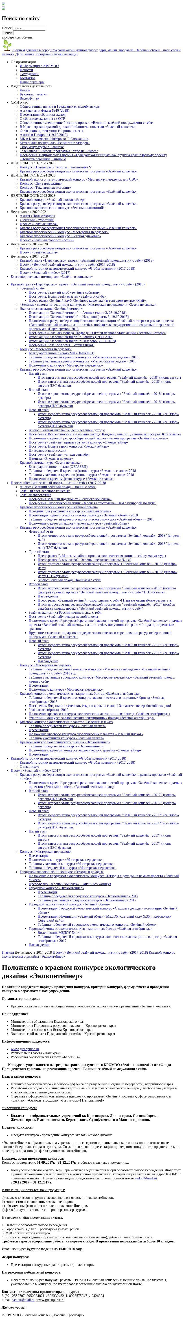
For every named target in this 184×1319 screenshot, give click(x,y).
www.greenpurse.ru (25, 1049)
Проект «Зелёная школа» (39, 224)
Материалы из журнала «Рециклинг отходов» (55, 143)
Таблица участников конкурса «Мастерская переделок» (71, 864)
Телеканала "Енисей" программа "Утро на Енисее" (59, 151)
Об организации (23, 62)
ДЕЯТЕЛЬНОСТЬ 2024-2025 (33, 175)
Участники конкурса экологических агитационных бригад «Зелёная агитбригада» (92, 718)
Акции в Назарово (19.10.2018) (44, 135)
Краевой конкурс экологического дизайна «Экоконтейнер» (65, 742)
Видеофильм (29, 98)
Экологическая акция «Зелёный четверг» (51, 308)
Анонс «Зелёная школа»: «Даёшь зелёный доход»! (67, 430)
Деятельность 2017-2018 (29, 256)
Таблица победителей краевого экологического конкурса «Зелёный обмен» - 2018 (91, 519)
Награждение (48, 596)
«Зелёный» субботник (37, 220)
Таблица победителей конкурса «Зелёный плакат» (67, 726)
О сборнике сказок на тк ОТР (42, 118)
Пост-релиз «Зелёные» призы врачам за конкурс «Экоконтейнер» (79, 442)
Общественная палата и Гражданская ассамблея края (60, 106)
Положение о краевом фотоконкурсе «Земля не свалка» (71, 479)
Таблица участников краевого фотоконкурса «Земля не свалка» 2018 (81, 475)
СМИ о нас (19, 102)
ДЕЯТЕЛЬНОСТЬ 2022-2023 (33, 195)
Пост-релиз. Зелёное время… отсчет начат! (61, 345)
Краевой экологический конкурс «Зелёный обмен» (59, 507)
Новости (26, 70)
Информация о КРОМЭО (39, 66)
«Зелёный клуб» (32, 288)
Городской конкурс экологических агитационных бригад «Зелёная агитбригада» (90, 928)
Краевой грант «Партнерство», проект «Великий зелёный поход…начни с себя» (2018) (86, 260)
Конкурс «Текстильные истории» (45, 187)
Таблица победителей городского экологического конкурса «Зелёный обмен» (97, 924)
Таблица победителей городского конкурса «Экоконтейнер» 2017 (88, 896)
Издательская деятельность (31, 86)
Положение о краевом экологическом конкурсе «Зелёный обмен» (79, 523)
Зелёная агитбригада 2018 (48, 710)
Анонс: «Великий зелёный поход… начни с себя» (58, 487)
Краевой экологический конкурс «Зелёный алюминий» (62, 208)
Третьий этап (39, 552)
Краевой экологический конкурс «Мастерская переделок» (64, 232)
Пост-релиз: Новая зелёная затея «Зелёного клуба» (67, 296)
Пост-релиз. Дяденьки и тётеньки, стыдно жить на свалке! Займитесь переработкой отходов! (100, 706)
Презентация (38, 685)
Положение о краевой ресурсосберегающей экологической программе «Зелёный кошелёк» (98, 438)
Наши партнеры (32, 82)
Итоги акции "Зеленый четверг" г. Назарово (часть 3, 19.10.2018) (79, 317)
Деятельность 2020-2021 (29, 212)
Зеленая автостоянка (35, 495)
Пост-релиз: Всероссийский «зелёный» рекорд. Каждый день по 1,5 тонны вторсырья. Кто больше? (105, 434)
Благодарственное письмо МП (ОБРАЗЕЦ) (61, 353)
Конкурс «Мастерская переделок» (46, 349)
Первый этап (39, 410)
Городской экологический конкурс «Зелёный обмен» (69, 904)
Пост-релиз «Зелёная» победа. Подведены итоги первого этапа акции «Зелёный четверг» (97, 333)
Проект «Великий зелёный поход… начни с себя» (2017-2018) (67, 264)
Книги (25, 90)
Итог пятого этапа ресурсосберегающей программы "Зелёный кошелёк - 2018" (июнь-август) (109, 377)
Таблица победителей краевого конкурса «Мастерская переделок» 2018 (83, 357)
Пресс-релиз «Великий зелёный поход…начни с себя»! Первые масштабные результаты (105, 600)
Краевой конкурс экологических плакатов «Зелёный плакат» (66, 722)
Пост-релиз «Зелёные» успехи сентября (59, 454)
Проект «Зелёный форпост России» (47, 240)
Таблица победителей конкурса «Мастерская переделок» (72, 868)
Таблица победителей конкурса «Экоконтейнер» (66, 746)
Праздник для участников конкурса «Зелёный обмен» (70, 511)
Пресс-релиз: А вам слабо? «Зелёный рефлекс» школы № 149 (84, 560)
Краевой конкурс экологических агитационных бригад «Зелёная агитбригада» (80, 693)
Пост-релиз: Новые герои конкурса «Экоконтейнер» (69, 446)
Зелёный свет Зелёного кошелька (45, 491)
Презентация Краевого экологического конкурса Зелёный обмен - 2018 (83, 515)
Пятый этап (38, 373)
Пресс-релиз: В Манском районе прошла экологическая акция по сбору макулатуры (102, 556)
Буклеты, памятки (33, 94)
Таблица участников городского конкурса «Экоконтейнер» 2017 (87, 900)
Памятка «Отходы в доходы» (51, 458)
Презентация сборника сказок (43, 114)
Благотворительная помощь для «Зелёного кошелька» (52, 276)
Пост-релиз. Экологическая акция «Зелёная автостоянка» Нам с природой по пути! (92, 503)
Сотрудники (29, 74)
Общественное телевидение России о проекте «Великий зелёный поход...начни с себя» (87, 122)
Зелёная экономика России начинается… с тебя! (65, 612)
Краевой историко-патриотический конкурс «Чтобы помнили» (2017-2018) (77, 268)
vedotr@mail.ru (146, 1178)
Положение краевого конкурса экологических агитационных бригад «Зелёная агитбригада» (99, 714)
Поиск (7, 28)
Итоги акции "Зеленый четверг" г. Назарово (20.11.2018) (72, 341)
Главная (8, 952)
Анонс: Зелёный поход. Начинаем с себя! (69, 580)
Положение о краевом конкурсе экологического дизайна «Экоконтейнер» (85, 750)
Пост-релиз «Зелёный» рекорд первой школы (63, 616)
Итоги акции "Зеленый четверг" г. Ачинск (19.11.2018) (71, 337)
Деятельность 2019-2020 (29, 244)
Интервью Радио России (47, 450)
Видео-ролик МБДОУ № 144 (59, 932)
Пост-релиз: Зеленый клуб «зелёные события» (64, 292)
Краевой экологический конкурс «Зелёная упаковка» (60, 236)
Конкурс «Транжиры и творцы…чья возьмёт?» (56, 167)
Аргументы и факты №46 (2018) (44, 110)
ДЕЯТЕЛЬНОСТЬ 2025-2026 (33, 163)
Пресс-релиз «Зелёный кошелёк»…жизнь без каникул (70, 884)
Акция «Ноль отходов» (37, 216)
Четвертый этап (41, 531)
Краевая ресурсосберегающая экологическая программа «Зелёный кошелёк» (78, 171)
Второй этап (38, 389)
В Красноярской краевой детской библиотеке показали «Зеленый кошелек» (78, 127)
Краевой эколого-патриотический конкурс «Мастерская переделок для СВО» (79, 179)
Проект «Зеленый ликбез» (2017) (45, 272)
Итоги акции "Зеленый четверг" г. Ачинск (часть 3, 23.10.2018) (77, 312)
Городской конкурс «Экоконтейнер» (56, 888)
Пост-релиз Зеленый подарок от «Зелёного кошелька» (70, 499)
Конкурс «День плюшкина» (41, 183)
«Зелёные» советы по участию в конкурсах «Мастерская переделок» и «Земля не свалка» (88, 304)
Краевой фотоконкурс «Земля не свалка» (51, 462)
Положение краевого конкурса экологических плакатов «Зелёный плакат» (86, 734)
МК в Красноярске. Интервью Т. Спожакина (54, 139)
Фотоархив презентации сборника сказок (51, 131)
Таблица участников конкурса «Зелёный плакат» (66, 738)
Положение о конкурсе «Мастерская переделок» (66, 365)
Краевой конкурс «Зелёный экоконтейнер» (52, 199)
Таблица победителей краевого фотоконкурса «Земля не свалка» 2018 (82, 471)
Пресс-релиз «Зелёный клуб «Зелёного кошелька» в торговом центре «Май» (87, 300)
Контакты (27, 78)
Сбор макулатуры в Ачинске (42, 147)
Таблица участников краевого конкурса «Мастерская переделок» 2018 (82, 361)
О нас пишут (29, 766)
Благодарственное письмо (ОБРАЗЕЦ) (58, 466)
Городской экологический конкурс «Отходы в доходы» (62, 872)
